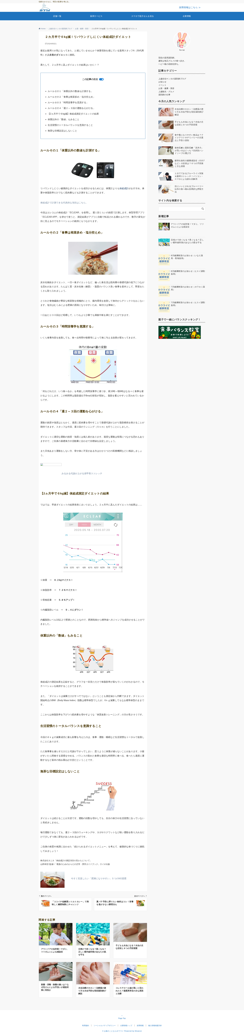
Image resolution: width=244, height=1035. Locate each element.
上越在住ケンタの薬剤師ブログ (172, 79)
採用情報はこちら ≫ (190, 7)
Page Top (122, 1018)
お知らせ (162, 82)
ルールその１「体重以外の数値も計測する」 (70, 91)
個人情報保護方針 (155, 1025)
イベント (162, 85)
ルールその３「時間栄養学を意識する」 (68, 102)
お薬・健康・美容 (166, 88)
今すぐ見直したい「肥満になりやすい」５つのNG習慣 (98, 878)
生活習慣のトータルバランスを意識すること (70, 125)
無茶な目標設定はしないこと (62, 130)
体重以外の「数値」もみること (63, 119)
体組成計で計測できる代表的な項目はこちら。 (64, 202)
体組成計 (123, 188)
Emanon (138, 1031)
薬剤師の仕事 (164, 95)
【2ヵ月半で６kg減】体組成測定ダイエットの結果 (73, 114)
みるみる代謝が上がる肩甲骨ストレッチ (82, 473)
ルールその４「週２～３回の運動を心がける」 (71, 108)
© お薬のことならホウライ (113, 1031)
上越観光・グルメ (166, 91)
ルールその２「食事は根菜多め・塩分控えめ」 (71, 97)
